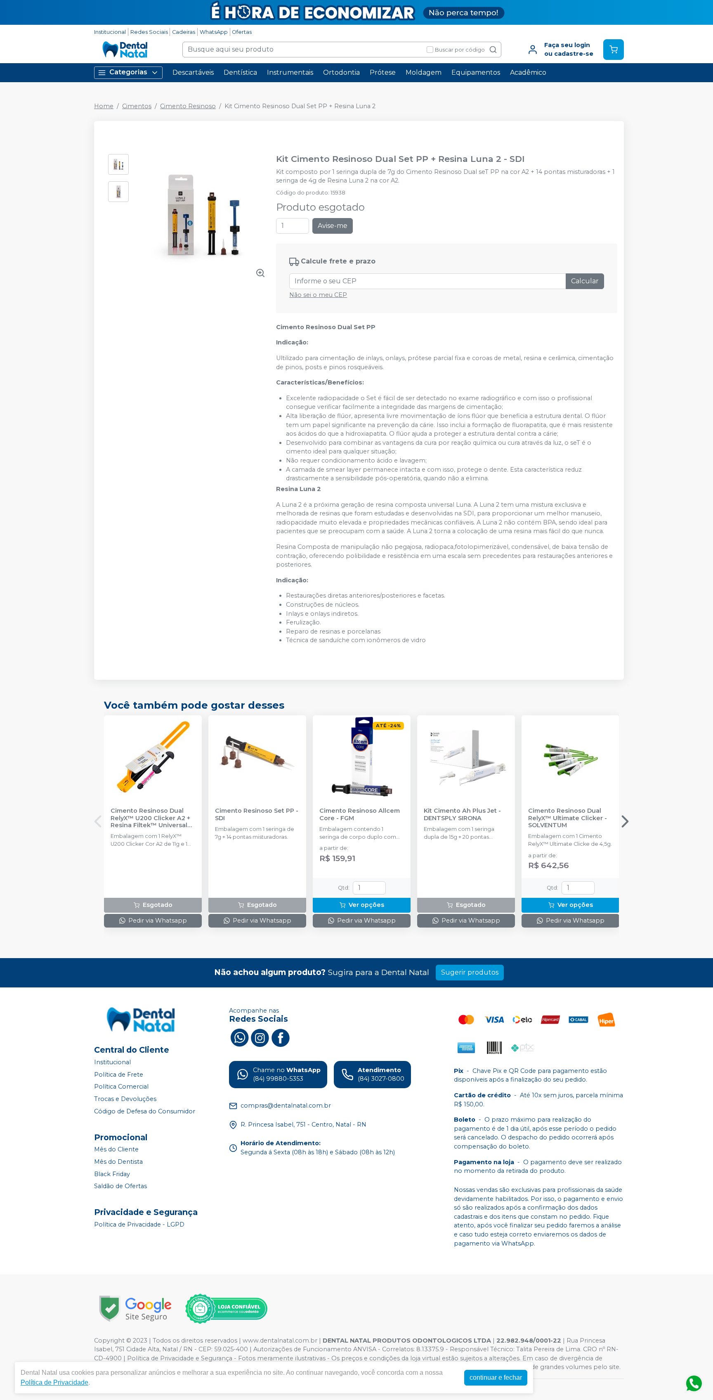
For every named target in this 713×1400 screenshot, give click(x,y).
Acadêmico (528, 72)
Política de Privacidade (54, 1382)
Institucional (110, 32)
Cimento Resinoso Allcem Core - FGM (359, 814)
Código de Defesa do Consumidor (144, 1111)
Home (103, 106)
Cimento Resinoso (188, 106)
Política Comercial (121, 1087)
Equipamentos (475, 72)
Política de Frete (118, 1074)
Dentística (240, 72)
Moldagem (423, 72)
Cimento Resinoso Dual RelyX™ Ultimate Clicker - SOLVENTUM (567, 818)
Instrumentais (290, 72)
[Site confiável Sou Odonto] (226, 1308)
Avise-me (332, 226)
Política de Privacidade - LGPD (139, 1224)
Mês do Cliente (116, 1149)
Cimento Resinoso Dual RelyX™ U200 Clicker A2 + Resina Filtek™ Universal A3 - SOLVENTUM (150, 818)
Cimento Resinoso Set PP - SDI (256, 814)
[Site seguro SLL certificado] (135, 1308)
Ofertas (242, 32)
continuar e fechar (496, 1377)
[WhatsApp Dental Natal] (239, 1037)
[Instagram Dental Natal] (260, 1037)
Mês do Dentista (118, 1161)
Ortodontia (341, 72)
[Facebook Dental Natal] (280, 1037)
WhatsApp (214, 32)
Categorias (128, 72)
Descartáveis (193, 72)
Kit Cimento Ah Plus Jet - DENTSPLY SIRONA (462, 814)
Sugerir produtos (469, 972)
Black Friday (112, 1174)
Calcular (585, 281)
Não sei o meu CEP (318, 295)
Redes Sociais (149, 32)
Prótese (383, 72)
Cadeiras (183, 32)
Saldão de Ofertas (120, 1186)
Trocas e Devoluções (125, 1099)
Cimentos (136, 106)
